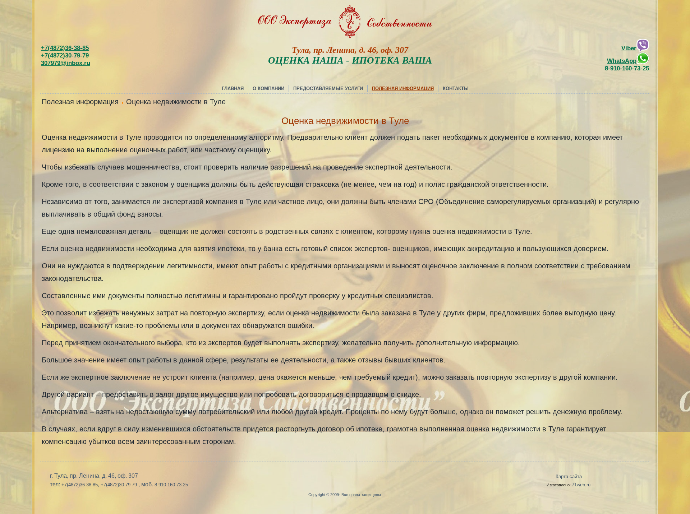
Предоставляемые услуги (328, 88)
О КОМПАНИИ (268, 88)
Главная (233, 88)
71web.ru (581, 484)
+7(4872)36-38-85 (65, 47)
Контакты (456, 88)
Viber (628, 48)
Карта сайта (569, 476)
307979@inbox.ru (65, 62)
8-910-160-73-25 (627, 68)
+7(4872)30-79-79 (65, 55)
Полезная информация (403, 88)
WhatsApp (621, 60)
